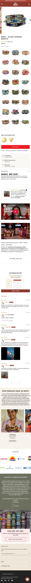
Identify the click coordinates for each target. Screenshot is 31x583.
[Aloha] (5, 52)
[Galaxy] (5, 82)
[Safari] (15, 102)
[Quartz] (5, 102)
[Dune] (25, 62)
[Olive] (15, 92)
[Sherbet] (5, 111)
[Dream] (5, 121)
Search (16, 577)
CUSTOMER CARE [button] (5, 566)
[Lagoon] (25, 82)
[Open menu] (3, 4)
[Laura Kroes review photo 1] (4, 375)
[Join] (28, 553)
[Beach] (15, 52)
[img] (4, 300)
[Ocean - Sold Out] (5, 92)
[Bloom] (25, 52)
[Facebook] (1, 580)
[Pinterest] (5, 580)
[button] (4, 41)
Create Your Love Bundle (15, 539)
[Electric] (5, 72)
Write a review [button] (15, 290)
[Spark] (25, 121)
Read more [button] (26, 345)
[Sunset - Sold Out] (15, 111)
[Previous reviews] (2, 194)
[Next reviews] (29, 194)
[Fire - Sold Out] (25, 72)
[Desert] (15, 62)
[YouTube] (12, 580)
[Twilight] (25, 111)
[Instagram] (8, 580)
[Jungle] (15, 82)
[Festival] (15, 72)
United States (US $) (7, 574)
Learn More (12, 440)
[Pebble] (25, 92)
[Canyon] (5, 62)
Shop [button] (2, 561)
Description (4, 171)
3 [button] (16, 382)
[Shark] (15, 121)
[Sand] (25, 102)
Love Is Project (6, 577)
